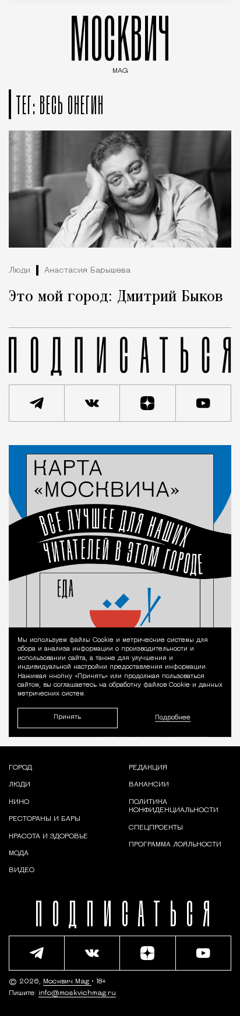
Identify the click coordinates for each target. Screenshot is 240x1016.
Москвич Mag (67, 981)
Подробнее (172, 718)
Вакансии (149, 784)
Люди (19, 270)
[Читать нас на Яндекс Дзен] (148, 403)
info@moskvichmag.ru (77, 993)
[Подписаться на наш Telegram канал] (37, 403)
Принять (67, 717)
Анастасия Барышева (87, 270)
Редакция (148, 767)
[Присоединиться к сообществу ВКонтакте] (93, 403)
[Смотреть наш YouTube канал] (204, 403)
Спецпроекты (156, 827)
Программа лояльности (175, 844)
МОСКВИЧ (120, 42)
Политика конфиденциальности (173, 806)
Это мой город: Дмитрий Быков (116, 297)
